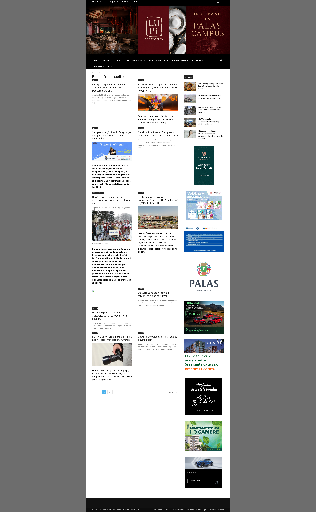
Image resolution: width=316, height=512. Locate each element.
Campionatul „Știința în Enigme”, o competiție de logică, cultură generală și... (111, 135)
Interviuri (213, 510)
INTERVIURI (196, 60)
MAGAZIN (98, 66)
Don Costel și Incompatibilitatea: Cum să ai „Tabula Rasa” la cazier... (210, 86)
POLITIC (106, 60)
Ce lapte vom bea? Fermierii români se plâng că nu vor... (154, 294)
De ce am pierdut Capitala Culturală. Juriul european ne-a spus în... (109, 315)
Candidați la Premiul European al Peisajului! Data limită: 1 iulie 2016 (158, 134)
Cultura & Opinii (201, 510)
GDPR (141, 2)
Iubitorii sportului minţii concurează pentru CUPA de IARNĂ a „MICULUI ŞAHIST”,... (158, 200)
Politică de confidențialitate (174, 510)
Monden (221, 510)
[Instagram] (218, 1)
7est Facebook (158, 510)
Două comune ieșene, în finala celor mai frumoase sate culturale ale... (111, 200)
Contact (134, 2)
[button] (221, 60)
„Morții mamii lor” (157, 60)
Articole (95, 80)
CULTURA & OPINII (135, 60)
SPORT (110, 66)
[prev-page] (94, 392)
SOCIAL (118, 60)
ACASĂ (97, 60)
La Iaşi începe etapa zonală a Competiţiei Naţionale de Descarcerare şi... (108, 87)
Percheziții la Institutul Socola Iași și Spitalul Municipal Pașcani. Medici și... (210, 109)
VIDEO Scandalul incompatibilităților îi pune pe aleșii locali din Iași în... (209, 121)
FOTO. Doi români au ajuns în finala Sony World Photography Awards (112, 338)
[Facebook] (214, 1)
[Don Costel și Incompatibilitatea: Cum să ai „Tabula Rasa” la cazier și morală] (190, 86)
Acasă (94, 73)
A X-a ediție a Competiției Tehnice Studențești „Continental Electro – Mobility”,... (157, 87)
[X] (222, 1)
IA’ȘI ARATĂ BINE (179, 60)
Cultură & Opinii (98, 193)
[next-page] (114, 392)
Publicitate (125, 2)
